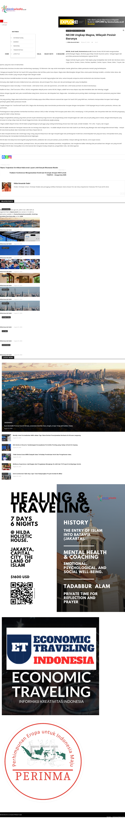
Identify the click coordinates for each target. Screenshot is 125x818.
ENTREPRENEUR (6, 209)
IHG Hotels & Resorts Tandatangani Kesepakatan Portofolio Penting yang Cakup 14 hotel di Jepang (45, 445)
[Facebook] (3, 157)
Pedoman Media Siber (119, 817)
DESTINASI (68, 30)
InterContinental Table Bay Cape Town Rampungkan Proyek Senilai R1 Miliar (37, 473)
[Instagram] (10, 157)
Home (5, 22)
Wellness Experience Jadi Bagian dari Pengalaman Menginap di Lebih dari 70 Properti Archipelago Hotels (47, 464)
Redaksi (109, 817)
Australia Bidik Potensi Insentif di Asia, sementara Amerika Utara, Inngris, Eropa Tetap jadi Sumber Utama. (38, 426)
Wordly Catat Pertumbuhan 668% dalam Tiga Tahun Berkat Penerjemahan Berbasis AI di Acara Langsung (47, 435)
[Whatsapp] (6, 157)
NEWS (83, 30)
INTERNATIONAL (76, 30)
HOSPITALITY (5, 248)
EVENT (3, 261)
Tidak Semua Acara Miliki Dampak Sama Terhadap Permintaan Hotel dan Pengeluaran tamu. (42, 454)
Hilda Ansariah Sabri (73, 42)
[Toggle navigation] (1, 21)
